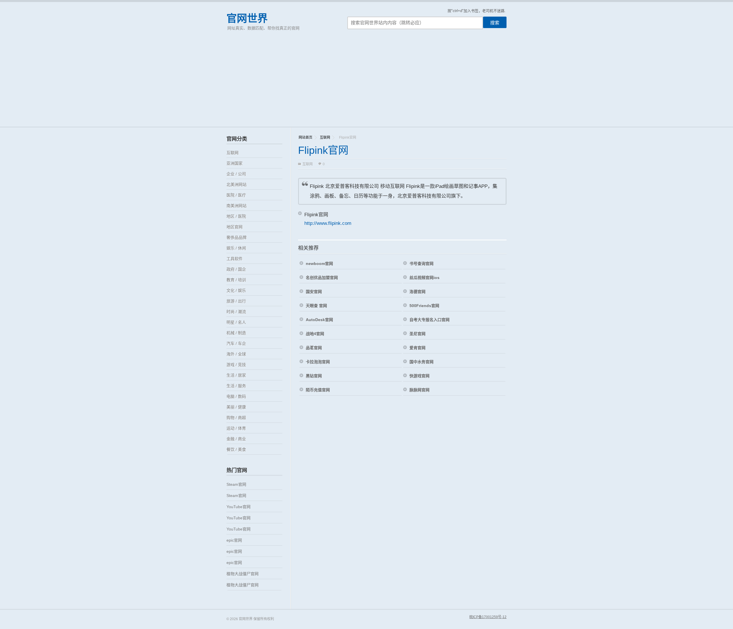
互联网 (325, 137)
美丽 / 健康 (236, 407)
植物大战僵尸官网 (242, 573)
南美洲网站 (236, 205)
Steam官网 (236, 484)
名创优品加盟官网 (322, 277)
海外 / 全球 (236, 354)
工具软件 (234, 258)
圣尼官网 (417, 333)
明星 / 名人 (236, 322)
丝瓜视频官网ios (424, 277)
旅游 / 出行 (236, 301)
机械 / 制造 (236, 333)
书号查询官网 (421, 263)
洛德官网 (417, 291)
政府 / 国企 (236, 269)
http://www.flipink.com (327, 223)
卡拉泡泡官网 (318, 361)
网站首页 (305, 137)
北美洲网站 (236, 184)
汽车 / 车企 (236, 343)
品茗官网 (314, 347)
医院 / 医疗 (236, 195)
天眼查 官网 (316, 305)
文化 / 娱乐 (236, 290)
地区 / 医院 (236, 216)
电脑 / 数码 (236, 396)
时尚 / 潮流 (236, 311)
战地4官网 (315, 333)
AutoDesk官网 (319, 319)
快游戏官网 (419, 376)
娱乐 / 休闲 (236, 248)
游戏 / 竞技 (236, 364)
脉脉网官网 (419, 390)
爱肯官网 (417, 347)
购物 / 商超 (236, 417)
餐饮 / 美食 (236, 449)
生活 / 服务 (236, 386)
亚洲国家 (234, 163)
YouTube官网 (238, 506)
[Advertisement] (366, 84)
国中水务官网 (421, 361)
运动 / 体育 (236, 428)
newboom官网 (319, 263)
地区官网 (234, 227)
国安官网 (314, 291)
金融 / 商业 (236, 439)
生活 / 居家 (236, 375)
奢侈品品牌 (236, 237)
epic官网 (234, 540)
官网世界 (247, 18)
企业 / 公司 (236, 174)
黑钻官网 (314, 376)
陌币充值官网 (318, 390)
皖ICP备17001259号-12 (488, 617)
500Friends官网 (424, 305)
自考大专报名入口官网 (429, 319)
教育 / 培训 (236, 280)
